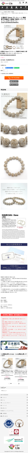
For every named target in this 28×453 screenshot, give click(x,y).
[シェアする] (3, 68)
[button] (20, 3)
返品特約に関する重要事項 (7, 73)
